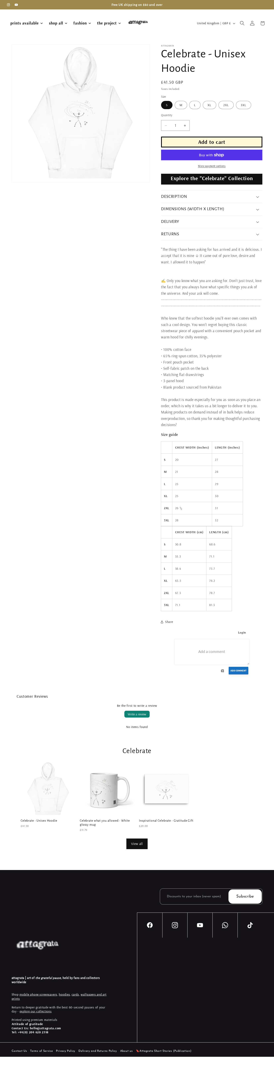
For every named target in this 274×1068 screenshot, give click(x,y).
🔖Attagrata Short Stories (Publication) (163, 1051)
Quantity (167, 115)
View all (137, 844)
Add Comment (238, 670)
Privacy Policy (65, 1051)
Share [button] (169, 622)
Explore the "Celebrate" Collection (212, 178)
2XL (226, 105)
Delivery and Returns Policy (97, 1051)
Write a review (137, 714)
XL (209, 105)
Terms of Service (41, 1051)
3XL (243, 105)
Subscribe (245, 896)
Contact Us (19, 1051)
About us (126, 1051)
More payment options (212, 166)
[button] (242, 23)
